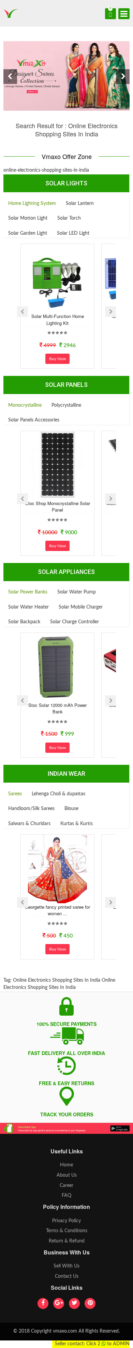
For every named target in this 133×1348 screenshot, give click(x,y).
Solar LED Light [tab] (73, 233)
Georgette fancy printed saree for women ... (57, 910)
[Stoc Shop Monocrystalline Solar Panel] (57, 465)
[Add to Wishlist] (48, 307)
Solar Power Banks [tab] (27, 592)
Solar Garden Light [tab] (27, 233)
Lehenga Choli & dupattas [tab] (58, 794)
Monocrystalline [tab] (25, 405)
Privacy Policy (66, 1220)
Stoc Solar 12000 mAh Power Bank (57, 708)
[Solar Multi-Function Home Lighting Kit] (57, 278)
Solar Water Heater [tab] (28, 607)
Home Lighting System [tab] (32, 203)
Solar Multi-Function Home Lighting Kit (57, 319)
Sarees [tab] (15, 794)
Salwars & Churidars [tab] (29, 823)
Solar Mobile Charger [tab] (81, 607)
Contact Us (66, 1276)
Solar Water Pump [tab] (76, 592)
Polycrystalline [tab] (66, 405)
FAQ (66, 1195)
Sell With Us (66, 1266)
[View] (66, 307)
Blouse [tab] (71, 808)
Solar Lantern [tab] (80, 203)
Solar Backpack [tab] (24, 622)
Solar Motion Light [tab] (27, 218)
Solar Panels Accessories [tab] (33, 420)
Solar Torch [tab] (69, 218)
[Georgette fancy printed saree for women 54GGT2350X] (57, 869)
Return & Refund (67, 1241)
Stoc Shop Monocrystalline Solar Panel (57, 506)
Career (66, 1185)
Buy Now (57, 359)
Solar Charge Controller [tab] (74, 622)
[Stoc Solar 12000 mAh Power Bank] (57, 667)
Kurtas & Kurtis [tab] (76, 823)
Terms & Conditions (66, 1230)
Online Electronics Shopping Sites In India (56, 980)
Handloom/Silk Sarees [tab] (31, 808)
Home (66, 1165)
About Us (67, 1175)
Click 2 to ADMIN (108, 1343)
